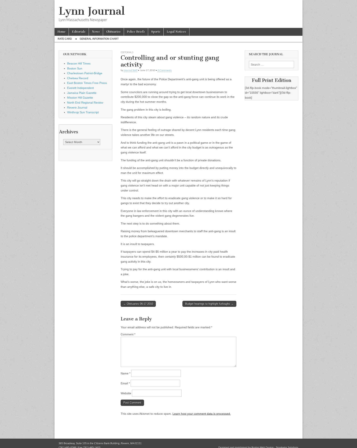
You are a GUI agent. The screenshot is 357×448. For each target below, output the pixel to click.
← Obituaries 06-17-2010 (138, 303)
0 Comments (165, 70)
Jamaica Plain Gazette (81, 92)
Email (125, 383)
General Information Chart (99, 38)
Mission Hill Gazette (80, 97)
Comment (128, 334)
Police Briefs (136, 31)
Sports (155, 31)
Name (125, 373)
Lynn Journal (92, 11)
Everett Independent (80, 88)
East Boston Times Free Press (87, 83)
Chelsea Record (77, 78)
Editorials (79, 31)
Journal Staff (130, 70)
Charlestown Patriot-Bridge (84, 73)
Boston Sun (74, 68)
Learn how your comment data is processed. (202, 413)
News (96, 31)
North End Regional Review (85, 102)
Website (126, 393)
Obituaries (113, 31)
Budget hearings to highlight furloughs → (209, 303)
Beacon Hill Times (78, 63)
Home (61, 31)
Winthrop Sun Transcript (83, 112)
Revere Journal (77, 107)
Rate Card (65, 38)
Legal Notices (176, 31)
